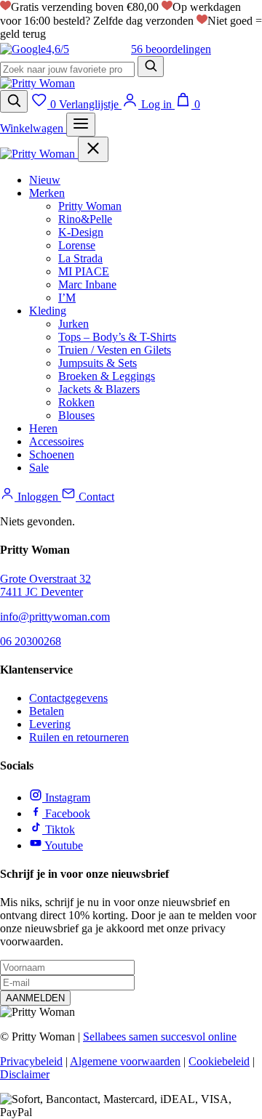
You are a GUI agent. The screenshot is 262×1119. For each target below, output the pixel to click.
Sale (39, 467)
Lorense (76, 245)
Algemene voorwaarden (125, 1061)
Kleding (47, 310)
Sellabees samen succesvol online (160, 1036)
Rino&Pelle (85, 219)
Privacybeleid (31, 1061)
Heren (43, 428)
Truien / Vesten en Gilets (114, 350)
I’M (67, 297)
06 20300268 (30, 641)
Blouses (76, 415)
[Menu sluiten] (93, 149)
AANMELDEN (35, 998)
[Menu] (80, 125)
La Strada (80, 258)
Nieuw (44, 180)
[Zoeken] (151, 66)
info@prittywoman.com (55, 616)
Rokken (76, 402)
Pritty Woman (90, 206)
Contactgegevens (68, 698)
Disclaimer (24, 1074)
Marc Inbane (87, 284)
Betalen (46, 711)
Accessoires (56, 441)
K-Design (80, 232)
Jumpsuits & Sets (97, 363)
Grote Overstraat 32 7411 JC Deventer (45, 585)
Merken (47, 193)
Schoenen (51, 454)
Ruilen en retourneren (79, 737)
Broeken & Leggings (106, 376)
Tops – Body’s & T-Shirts (117, 337)
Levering (50, 724)
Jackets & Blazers (99, 389)
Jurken (73, 324)
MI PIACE (83, 271)
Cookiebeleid (219, 1061)
